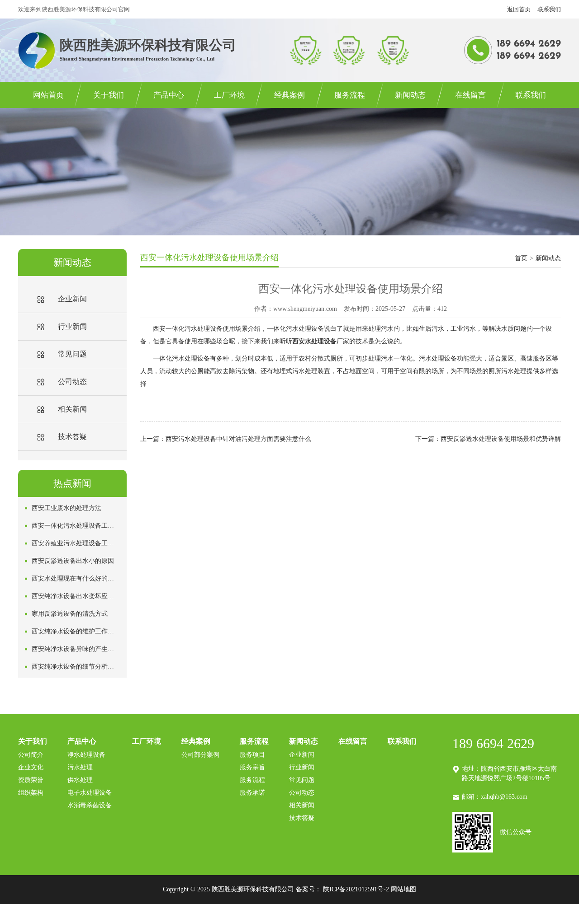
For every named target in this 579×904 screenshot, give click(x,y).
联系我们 (549, 9)
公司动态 (301, 792)
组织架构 (30, 792)
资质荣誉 (30, 780)
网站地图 (403, 889)
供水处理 (80, 780)
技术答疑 (301, 818)
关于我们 (108, 95)
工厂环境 (229, 95)
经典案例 (289, 95)
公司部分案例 (200, 754)
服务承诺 (252, 792)
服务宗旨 (252, 767)
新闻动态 (410, 95)
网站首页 (48, 95)
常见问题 (301, 780)
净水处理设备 (86, 754)
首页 (521, 258)
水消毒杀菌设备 (89, 805)
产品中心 (168, 95)
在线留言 (470, 95)
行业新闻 (301, 767)
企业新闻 (301, 754)
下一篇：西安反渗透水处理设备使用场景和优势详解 (488, 439)
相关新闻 (301, 805)
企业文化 (30, 767)
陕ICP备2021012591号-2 (356, 889)
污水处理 (80, 767)
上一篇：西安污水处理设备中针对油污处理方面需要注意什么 (225, 439)
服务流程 (349, 95)
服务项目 (252, 754)
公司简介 (30, 754)
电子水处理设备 (89, 792)
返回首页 (519, 9)
